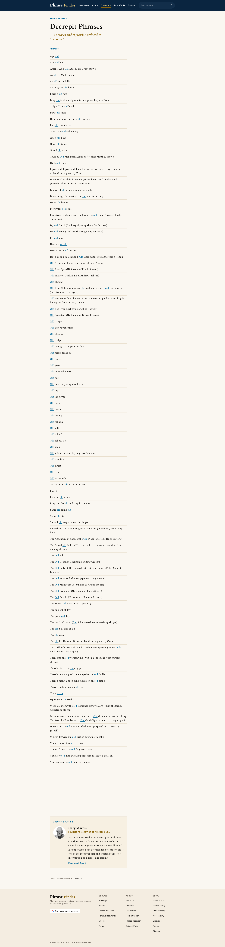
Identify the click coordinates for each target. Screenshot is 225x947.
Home (52, 879)
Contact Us (131, 911)
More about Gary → (77, 863)
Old (66, 69)
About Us (130, 900)
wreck (63, 244)
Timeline (130, 905)
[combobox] (154, 5)
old (57, 56)
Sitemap (156, 931)
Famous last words (107, 916)
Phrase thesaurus (64, 879)
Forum (101, 926)
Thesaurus (106, 5)
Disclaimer (157, 921)
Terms (156, 926)
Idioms (95, 5)
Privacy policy (159, 911)
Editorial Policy (132, 926)
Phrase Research (133, 921)
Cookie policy (159, 905)
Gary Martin (77, 828)
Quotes (131, 5)
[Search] (171, 5)
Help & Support (132, 916)
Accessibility (158, 916)
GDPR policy (158, 900)
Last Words (119, 5)
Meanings (84, 5)
